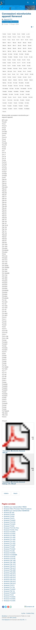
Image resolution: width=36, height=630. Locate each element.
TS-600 (15, 103)
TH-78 (26, 39)
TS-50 (18, 34)
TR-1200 (10, 83)
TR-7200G (27, 85)
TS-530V (10, 103)
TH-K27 (14, 77)
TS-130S (16, 94)
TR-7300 (11, 88)
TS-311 (14, 97)
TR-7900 (16, 54)
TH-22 (19, 37)
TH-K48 (24, 77)
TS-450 (9, 60)
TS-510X (30, 97)
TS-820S (15, 106)
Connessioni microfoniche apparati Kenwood (16, 15)
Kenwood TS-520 (9, 526)
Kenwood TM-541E (10, 566)
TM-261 (9, 45)
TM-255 (4, 45)
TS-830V (10, 108)
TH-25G (19, 71)
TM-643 (15, 80)
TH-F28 (31, 74)
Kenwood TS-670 (9, 518)
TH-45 (13, 39)
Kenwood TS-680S (9, 593)
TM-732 (9, 51)
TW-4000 (9, 68)
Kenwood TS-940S (9, 549)
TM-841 (31, 80)
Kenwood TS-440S (9, 545)
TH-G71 (30, 68)
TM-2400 (4, 80)
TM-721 (4, 51)
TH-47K (4, 74)
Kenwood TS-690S (9, 532)
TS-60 (28, 60)
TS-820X (26, 106)
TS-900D (21, 108)
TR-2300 (27, 83)
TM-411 (14, 45)
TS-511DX (9, 100)
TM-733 (4, 37)
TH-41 (24, 71)
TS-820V (21, 106)
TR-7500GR (23, 88)
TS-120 (21, 57)
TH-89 (21, 74)
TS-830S (4, 108)
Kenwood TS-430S (9, 601)
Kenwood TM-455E (10, 570)
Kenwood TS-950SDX (10, 555)
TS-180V (4, 97)
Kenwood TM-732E (10, 562)
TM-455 (9, 48)
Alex (24, 613)
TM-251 (29, 42)
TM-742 (19, 51)
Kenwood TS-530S (9, 524)
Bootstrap (4, 616)
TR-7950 (21, 54)
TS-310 (9, 97)
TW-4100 (15, 68)
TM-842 (4, 83)
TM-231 (19, 42)
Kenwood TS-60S (9, 514)
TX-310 (4, 111)
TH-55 (9, 74)
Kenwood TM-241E (10, 581)
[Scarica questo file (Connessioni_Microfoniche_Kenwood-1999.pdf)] (16, 437)
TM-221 (14, 42)
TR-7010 (16, 85)
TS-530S (4, 103)
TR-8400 (4, 57)
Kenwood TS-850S (9, 589)
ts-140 (27, 34)
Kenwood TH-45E (9, 551)
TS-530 (19, 60)
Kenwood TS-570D (9, 558)
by (22, 613)
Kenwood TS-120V (9, 541)
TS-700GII (21, 103)
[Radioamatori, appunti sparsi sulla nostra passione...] (2, 2)
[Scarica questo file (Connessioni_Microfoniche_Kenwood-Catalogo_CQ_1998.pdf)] (16, 468)
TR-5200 (10, 85)
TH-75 (17, 39)
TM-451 (4, 48)
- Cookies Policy (29, 613)
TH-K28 (19, 77)
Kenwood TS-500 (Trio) (11, 530)
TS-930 (4, 34)
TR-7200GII (5, 88)
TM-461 (14, 48)
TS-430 (9, 34)
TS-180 (30, 57)
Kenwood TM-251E (10, 574)
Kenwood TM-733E (10, 560)
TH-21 (14, 71)
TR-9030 (22, 91)
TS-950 (4, 68)
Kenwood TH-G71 (9, 585)
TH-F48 (9, 77)
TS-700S (27, 103)
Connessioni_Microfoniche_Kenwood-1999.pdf (13, 452)
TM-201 (4, 42)
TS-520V (28, 100)
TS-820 (14, 34)
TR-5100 (4, 85)
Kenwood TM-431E (10, 580)
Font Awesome (6, 619)
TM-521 (10, 80)
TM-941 (24, 51)
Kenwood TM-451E (10, 576)
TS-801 (4, 106)
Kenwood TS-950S (9, 553)
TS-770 (23, 62)
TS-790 (4, 65)
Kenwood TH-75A (9, 587)
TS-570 (23, 60)
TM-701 (24, 48)
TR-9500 (16, 57)
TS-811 (9, 65)
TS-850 (19, 65)
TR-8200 (10, 91)
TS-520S (22, 100)
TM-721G (20, 80)
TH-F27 (26, 74)
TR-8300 (27, 54)
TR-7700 (30, 88)
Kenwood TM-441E (10, 568)
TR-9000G (16, 91)
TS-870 (23, 65)
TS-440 (4, 60)
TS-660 (4, 62)
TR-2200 (4, 54)
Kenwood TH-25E (9, 547)
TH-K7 (29, 77)
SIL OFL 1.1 (23, 619)
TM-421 (19, 45)
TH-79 (31, 39)
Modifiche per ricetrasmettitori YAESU (15, 507)
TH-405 (28, 37)
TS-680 (23, 34)
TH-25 (23, 37)
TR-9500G (4, 94)
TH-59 (13, 74)
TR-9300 (28, 91)
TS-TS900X (26, 108)
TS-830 (14, 65)
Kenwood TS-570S (9, 522)
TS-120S (11, 94)
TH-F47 (4, 77)
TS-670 (25, 68)
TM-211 (9, 42)
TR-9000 (10, 57)
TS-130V (22, 94)
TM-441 (29, 45)
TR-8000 (4, 91)
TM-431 (24, 45)
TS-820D (9, 106)
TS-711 (19, 62)
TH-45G (29, 71)
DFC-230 (10, 71)
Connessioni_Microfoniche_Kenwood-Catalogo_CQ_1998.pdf (13, 483)
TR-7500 (17, 88)
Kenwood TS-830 (9, 516)
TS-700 (14, 62)
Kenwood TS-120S (9, 543)
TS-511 (4, 100)
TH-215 (14, 37)
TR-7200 (10, 54)
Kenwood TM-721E (10, 564)
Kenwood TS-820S (9, 597)
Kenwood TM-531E (10, 578)
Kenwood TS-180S (9, 535)
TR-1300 (15, 83)
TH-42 (8, 39)
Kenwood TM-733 (9, 591)
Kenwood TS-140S (9, 537)
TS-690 (9, 62)
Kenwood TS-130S (9, 539)
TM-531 (19, 48)
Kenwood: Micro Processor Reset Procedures (17, 509)
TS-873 (15, 108)
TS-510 (19, 97)
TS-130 (25, 57)
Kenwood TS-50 (9, 595)
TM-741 (14, 51)
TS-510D (25, 97)
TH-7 (18, 74)
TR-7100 (21, 85)
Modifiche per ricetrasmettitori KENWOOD (16, 511)
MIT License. (13, 617)
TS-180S (28, 94)
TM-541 (4, 71)
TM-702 (29, 48)
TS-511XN (16, 100)
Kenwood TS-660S (9, 520)
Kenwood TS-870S (9, 557)
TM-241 (24, 42)
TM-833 (26, 80)
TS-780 (28, 62)
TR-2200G (21, 83)
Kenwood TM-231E (10, 583)
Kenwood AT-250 (9, 513)
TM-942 (29, 51)
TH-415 (4, 39)
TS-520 (14, 60)
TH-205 (9, 37)
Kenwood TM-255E (10, 572)
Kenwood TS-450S (9, 534)
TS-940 (28, 65)
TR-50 (20, 68)
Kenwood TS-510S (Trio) (11, 528)
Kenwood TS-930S (9, 599)
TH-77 (22, 39)
